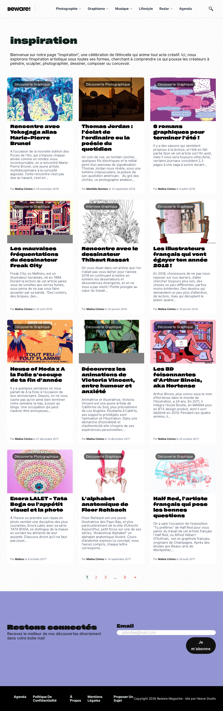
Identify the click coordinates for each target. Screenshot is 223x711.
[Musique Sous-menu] (131, 8)
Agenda (185, 9)
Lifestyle (146, 9)
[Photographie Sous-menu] (80, 8)
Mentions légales (95, 698)
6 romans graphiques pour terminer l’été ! (178, 132)
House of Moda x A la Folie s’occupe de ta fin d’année (37, 375)
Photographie (67, 9)
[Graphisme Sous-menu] (107, 8)
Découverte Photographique (108, 84)
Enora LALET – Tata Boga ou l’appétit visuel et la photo (38, 504)
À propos (75, 698)
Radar (164, 9)
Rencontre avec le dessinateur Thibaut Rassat (110, 254)
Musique (122, 9)
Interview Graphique (101, 206)
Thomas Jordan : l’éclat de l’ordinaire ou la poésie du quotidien (107, 138)
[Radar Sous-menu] (171, 8)
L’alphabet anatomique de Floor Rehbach (105, 504)
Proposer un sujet (123, 698)
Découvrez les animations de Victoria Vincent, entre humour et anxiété (108, 380)
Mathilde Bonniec (97, 188)
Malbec (19, 559)
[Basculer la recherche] (211, 8)
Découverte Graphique (32, 84)
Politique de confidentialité (45, 698)
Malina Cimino (24, 188)
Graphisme (96, 9)
